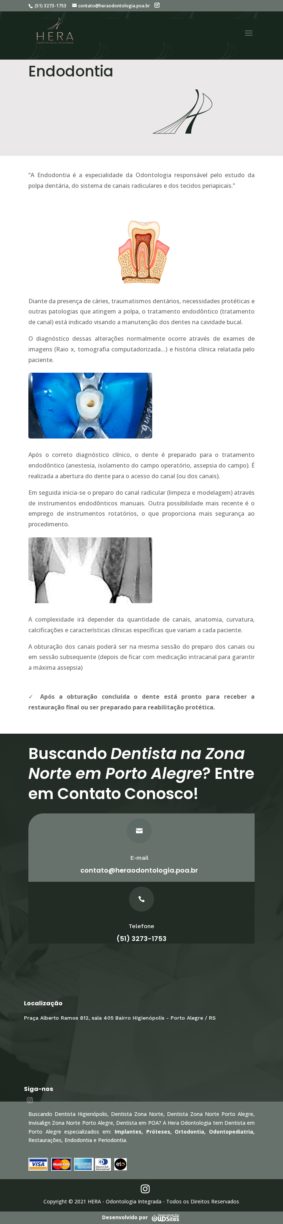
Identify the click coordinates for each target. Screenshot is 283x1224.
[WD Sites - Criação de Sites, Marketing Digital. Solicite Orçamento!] (165, 1216)
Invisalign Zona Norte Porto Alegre (70, 1122)
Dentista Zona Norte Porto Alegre (210, 1113)
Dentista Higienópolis (81, 1113)
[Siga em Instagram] (30, 1100)
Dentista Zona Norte (137, 1113)
